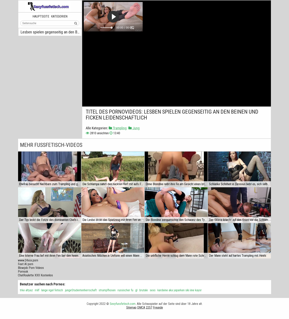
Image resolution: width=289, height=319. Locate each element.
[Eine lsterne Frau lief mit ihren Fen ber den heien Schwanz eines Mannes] (49, 240)
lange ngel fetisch (52, 290)
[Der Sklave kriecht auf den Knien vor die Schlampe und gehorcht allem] (239, 205)
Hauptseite (40, 16)
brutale (143, 290)
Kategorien (59, 16)
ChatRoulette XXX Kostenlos (35, 275)
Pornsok (23, 271)
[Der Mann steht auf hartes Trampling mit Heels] (239, 240)
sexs (153, 290)
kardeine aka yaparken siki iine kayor (179, 290)
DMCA (141, 307)
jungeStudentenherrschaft (81, 290)
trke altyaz (26, 290)
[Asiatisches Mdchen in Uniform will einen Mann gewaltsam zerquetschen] (112, 240)
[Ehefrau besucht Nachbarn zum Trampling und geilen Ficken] (49, 169)
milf (37, 290)
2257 (149, 307)
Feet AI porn (25, 264)
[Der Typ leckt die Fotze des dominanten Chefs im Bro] (49, 205)
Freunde (158, 307)
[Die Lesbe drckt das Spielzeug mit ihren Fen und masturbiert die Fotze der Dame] (112, 205)
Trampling (119, 128)
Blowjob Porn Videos (31, 268)
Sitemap (131, 307)
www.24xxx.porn (28, 260)
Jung (136, 128)
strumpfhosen (107, 290)
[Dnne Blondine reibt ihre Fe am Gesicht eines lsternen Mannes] (176, 169)
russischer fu (125, 290)
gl (136, 290)
